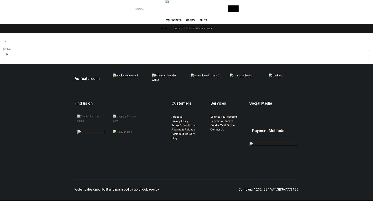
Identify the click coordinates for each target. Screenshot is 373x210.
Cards (190, 20)
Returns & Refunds (183, 129)
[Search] (233, 8)
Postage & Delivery (183, 133)
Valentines (173, 20)
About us (177, 116)
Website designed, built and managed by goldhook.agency (116, 189)
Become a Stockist (221, 120)
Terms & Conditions (183, 125)
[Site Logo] (183, 1)
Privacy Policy (180, 120)
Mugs (203, 20)
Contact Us (217, 129)
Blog (174, 138)
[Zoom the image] (125, 75)
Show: (7, 48)
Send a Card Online (222, 125)
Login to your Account (223, 116)
